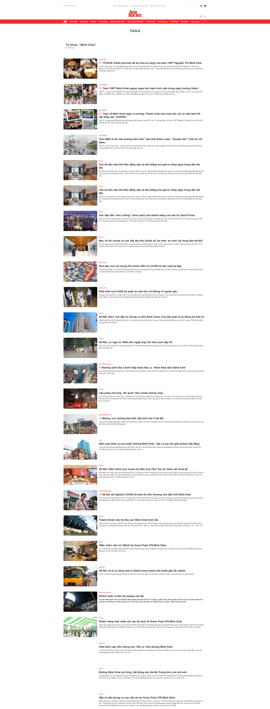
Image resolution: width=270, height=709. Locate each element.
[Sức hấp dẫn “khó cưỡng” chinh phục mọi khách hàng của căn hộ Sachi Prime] (80, 221)
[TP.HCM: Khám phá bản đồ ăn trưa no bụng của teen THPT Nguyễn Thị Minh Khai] (80, 68)
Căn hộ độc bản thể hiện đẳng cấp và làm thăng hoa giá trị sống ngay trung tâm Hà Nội (149, 166)
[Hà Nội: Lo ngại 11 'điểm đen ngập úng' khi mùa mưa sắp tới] (80, 348)
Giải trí (93, 21)
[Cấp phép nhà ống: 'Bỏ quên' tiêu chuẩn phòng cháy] (80, 398)
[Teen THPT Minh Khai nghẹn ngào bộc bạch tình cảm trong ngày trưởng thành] (80, 94)
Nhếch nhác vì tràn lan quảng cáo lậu (121, 596)
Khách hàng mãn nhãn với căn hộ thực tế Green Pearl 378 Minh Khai (140, 621)
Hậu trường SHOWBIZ (135, 21)
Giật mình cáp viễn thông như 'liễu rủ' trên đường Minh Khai (135, 646)
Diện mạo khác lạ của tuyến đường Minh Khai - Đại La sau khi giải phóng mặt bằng (149, 443)
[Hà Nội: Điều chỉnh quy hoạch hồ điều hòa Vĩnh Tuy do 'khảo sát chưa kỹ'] (80, 475)
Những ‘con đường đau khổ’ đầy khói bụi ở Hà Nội (133, 418)
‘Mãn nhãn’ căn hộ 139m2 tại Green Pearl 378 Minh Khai (132, 545)
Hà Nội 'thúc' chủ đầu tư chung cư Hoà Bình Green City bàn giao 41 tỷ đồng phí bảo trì (151, 316)
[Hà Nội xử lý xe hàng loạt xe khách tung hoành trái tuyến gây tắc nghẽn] (80, 576)
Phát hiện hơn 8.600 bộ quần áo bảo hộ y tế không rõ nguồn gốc (138, 291)
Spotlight (184, 21)
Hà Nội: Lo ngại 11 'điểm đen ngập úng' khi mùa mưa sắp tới (135, 342)
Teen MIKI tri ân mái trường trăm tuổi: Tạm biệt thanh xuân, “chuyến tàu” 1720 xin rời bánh (150, 141)
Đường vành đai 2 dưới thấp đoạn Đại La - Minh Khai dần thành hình (144, 367)
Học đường (103, 21)
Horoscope (195, 21)
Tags (135, 31)
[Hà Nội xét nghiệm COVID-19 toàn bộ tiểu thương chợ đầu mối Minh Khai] (80, 500)
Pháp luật (102, 262)
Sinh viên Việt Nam (157, 6)
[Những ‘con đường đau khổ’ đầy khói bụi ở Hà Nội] (80, 424)
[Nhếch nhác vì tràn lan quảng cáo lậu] (80, 602)
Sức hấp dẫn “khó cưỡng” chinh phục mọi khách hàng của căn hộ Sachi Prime (147, 215)
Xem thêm (205, 21)
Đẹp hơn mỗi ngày (117, 21)
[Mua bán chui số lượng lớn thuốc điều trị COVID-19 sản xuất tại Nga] (80, 272)
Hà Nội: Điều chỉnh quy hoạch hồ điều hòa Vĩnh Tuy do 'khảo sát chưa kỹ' (143, 469)
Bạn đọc (102, 567)
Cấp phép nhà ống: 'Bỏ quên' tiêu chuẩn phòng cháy (131, 393)
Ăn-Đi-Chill (151, 21)
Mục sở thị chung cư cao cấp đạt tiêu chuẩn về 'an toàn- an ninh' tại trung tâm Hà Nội (150, 240)
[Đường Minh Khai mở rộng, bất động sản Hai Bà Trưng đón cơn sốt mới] (80, 678)
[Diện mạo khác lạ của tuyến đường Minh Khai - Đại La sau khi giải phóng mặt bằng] (80, 449)
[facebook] (201, 6)
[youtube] (205, 6)
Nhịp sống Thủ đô (105, 364)
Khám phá (84, 21)
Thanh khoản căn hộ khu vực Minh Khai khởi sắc (128, 519)
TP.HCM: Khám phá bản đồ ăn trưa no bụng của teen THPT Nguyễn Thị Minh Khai (152, 63)
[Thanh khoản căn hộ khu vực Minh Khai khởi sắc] (80, 525)
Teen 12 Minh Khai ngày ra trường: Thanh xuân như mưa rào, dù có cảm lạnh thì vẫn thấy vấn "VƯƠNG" (149, 115)
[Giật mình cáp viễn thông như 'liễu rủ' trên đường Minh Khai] (80, 652)
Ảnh (100, 440)
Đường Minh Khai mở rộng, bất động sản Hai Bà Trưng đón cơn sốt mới (143, 672)
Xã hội (101, 338)
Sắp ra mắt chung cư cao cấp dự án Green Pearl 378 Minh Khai (137, 697)
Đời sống (73, 21)
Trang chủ (65, 21)
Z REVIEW (174, 21)
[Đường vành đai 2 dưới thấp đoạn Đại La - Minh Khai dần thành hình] (80, 373)
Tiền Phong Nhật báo (139, 6)
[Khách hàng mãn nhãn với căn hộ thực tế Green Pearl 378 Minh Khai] (80, 627)
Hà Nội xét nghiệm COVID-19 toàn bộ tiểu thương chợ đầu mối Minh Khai (146, 494)
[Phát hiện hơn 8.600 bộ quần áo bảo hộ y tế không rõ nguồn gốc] (80, 297)
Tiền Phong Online (120, 6)
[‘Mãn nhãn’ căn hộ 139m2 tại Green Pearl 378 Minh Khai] (80, 551)
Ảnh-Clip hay (162, 21)
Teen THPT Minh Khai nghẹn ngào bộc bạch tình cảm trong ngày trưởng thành (150, 88)
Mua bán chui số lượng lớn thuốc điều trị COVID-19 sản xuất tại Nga (140, 266)
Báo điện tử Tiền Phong (135, 13)
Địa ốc (101, 161)
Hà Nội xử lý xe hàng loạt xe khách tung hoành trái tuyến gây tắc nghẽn (142, 570)
